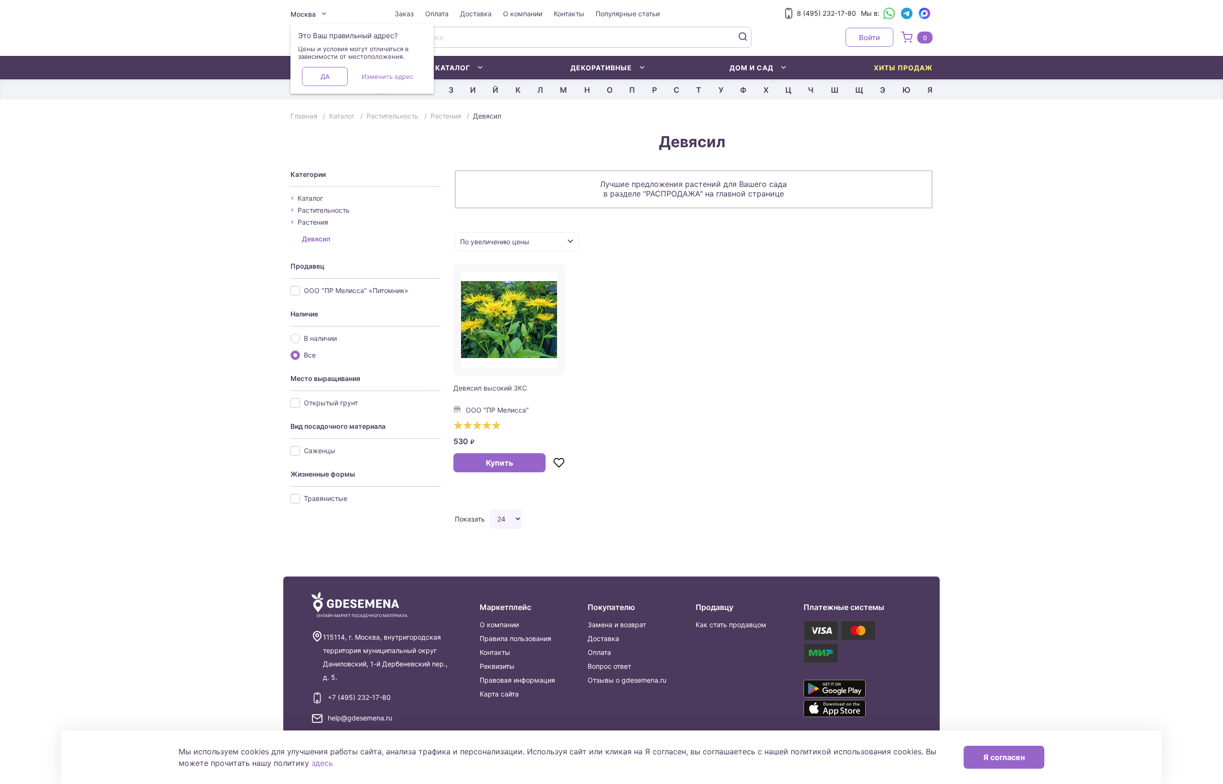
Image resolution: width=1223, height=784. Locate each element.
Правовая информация (517, 680)
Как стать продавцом (731, 625)
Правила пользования (515, 638)
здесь (322, 763)
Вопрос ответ (609, 666)
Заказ (404, 14)
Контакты (569, 14)
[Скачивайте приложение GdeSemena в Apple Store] (848, 708)
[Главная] (359, 605)
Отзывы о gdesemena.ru (627, 680)
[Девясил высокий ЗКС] (509, 320)
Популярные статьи (628, 14)
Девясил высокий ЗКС (490, 388)
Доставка (476, 14)
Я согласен (1004, 757)
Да (325, 76)
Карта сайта (499, 694)
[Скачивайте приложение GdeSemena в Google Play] (848, 688)
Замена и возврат (617, 625)
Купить (499, 463)
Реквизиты (497, 666)
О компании (522, 14)
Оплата (437, 14)
